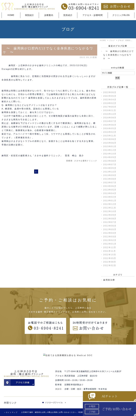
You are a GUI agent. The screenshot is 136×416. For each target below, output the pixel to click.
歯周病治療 (109, 280)
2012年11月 (109, 208)
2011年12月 (109, 247)
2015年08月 (109, 139)
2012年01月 (109, 244)
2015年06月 (109, 143)
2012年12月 (109, 204)
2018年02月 (109, 103)
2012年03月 (109, 236)
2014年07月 (109, 164)
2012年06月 (109, 226)
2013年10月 (109, 172)
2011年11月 (109, 251)
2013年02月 (109, 197)
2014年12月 (109, 150)
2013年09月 (109, 175)
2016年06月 (109, 125)
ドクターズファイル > (55, 402)
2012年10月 (109, 211)
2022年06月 (109, 92)
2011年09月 (109, 258)
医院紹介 (29, 15)
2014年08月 (109, 161)
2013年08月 (109, 179)
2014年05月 (109, 168)
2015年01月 (109, 146)
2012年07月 (109, 222)
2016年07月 (109, 121)
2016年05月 (109, 128)
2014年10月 (109, 154)
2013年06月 (109, 186)
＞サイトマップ (11, 412)
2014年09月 (109, 157)
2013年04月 (109, 193)
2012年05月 (109, 229)
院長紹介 (67, 15)
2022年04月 (109, 99)
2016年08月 (109, 117)
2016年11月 (109, 110)
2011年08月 (109, 262)
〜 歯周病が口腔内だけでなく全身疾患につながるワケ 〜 (118, 55)
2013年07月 (109, 182)
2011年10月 (109, 254)
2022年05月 (109, 96)
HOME (11, 15)
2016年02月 (109, 132)
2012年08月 (109, 218)
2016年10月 (109, 114)
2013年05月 (109, 190)
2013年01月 (109, 200)
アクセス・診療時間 (92, 15)
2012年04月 (109, 233)
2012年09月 (109, 215)
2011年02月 (109, 265)
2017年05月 (109, 107)
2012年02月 (109, 240)
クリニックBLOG (121, 15)
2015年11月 (109, 135)
